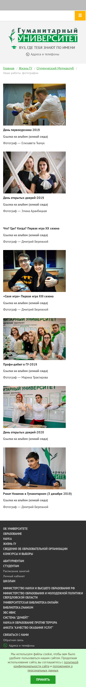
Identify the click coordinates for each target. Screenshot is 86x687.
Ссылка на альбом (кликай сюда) (25, 137)
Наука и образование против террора (30, 623)
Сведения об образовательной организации (35, 549)
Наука (7, 539)
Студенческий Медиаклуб (55, 68)
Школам (9, 581)
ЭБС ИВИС (9, 612)
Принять (43, 680)
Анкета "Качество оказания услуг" (28, 628)
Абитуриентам (13, 561)
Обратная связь (13, 640)
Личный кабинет (14, 576)
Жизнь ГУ (25, 68)
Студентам (11, 566)
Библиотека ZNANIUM (18, 607)
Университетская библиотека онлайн (30, 602)
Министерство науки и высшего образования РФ (39, 588)
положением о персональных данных (50, 668)
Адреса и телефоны (21, 645)
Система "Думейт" (16, 618)
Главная (8, 68)
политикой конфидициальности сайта (46, 664)
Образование (12, 534)
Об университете (15, 529)
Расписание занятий (16, 571)
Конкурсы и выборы (18, 554)
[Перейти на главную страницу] (43, 35)
